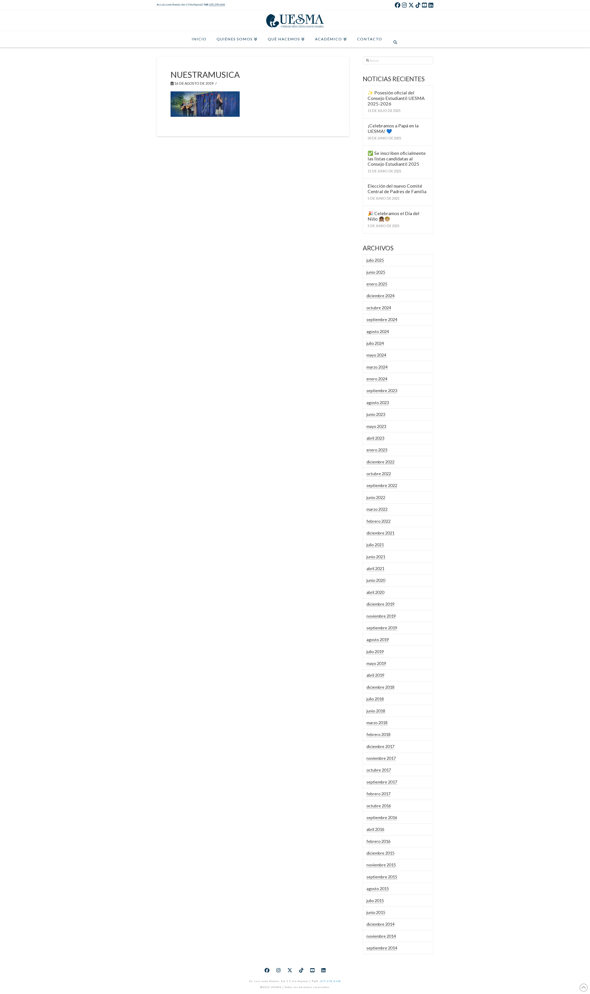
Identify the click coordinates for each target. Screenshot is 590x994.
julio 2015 (375, 900)
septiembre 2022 (381, 485)
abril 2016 (375, 829)
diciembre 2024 (380, 295)
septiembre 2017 (381, 781)
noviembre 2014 (381, 936)
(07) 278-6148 (330, 981)
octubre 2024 (378, 307)
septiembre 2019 (381, 627)
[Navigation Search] (395, 39)
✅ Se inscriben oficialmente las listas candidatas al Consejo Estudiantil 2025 (397, 158)
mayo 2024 (376, 354)
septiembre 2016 (381, 817)
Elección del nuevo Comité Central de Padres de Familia (397, 188)
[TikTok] (418, 5)
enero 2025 (376, 283)
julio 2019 (375, 651)
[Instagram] (404, 5)
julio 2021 (375, 544)
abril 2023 (375, 438)
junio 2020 (375, 580)
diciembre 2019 (380, 604)
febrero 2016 (378, 841)
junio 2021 (375, 556)
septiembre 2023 (381, 390)
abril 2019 (375, 675)
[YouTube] (424, 5)
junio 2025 (375, 272)
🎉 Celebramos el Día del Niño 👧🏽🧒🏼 (393, 216)
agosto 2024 (377, 331)
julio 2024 (375, 343)
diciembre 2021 (380, 532)
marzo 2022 (376, 509)
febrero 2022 (378, 521)
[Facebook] (397, 5)
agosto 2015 (377, 888)
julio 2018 (375, 698)
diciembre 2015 (380, 853)
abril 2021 (375, 568)
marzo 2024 (376, 366)
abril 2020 (375, 592)
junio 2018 (375, 710)
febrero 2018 (378, 734)
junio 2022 (375, 497)
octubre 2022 (378, 473)
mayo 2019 (376, 663)
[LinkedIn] (430, 5)
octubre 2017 (378, 769)
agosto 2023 (377, 402)
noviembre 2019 (381, 616)
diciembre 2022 (380, 461)
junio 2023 (375, 414)
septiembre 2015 (381, 876)
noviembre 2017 (381, 758)
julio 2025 (375, 260)
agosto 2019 (377, 639)
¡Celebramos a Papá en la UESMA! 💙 (393, 128)
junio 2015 (375, 912)
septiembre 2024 (381, 319)
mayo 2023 (376, 426)
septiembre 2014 (381, 947)
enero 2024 (376, 378)
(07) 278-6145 (217, 4)
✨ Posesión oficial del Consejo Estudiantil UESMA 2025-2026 (396, 98)
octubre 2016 (378, 805)
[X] (411, 5)
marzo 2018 (376, 722)
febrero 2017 (378, 793)
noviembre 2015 (381, 864)
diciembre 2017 (380, 746)
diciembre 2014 (380, 924)
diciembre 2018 (380, 687)
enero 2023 (376, 449)
